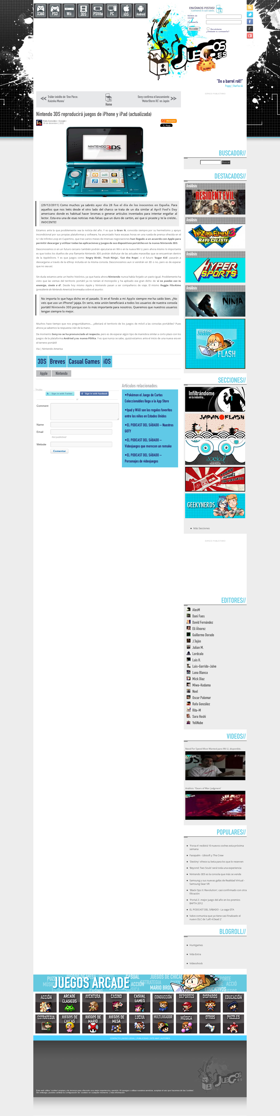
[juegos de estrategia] (46, 1023)
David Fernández (202, 623)
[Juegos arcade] (69, 1003)
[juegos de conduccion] (163, 1003)
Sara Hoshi (199, 717)
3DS (83, 14)
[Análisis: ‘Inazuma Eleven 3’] (215, 247)
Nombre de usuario (192, 17)
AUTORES (165, 1038)
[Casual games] (139, 1003)
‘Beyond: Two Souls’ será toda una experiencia (215, 868)
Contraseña (193, 22)
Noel (195, 692)
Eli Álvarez (199, 629)
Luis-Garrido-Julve (204, 667)
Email (40, 431)
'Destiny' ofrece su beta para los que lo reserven (216, 861)
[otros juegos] (210, 1023)
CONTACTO (115, 1038)
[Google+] (250, 28)
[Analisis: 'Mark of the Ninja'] (215, 315)
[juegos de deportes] (186, 1003)
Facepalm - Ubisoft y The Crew (206, 855)
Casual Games (84, 362)
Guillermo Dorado (203, 635)
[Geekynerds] (215, 517)
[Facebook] (250, 21)
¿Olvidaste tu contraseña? (217, 31)
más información (117, 1092)
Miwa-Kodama (201, 686)
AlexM (196, 610)
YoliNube (197, 723)
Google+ (62, 121)
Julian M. (198, 648)
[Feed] (250, 7)
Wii (69, 14)
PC (112, 14)
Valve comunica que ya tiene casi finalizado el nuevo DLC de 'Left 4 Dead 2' (215, 917)
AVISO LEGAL (128, 1038)
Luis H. (196, 660)
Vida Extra (195, 954)
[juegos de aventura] (93, 1003)
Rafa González (50, 121)
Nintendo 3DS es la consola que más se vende (215, 874)
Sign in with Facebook (94, 394)
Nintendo (61, 374)
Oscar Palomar (201, 698)
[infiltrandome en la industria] (215, 410)
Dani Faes (198, 617)
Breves (57, 362)
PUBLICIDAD (142, 1038)
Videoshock (196, 963)
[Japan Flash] (215, 437)
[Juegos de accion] (46, 1003)
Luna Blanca (200, 673)
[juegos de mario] (93, 1023)
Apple (43, 374)
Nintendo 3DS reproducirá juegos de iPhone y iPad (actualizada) (94, 115)
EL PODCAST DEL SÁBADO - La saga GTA (212, 909)
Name (40, 424)
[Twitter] (250, 14)
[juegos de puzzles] (233, 1023)
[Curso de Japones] (215, 490)
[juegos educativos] (233, 1003)
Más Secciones (201, 528)
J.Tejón (196, 642)
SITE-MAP (154, 1038)
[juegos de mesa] (116, 1023)
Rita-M (196, 711)
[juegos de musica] (186, 1023)
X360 (40, 14)
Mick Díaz (198, 679)
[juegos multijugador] (163, 1023)
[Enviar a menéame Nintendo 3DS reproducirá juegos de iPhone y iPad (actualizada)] (168, 122)
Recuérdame (216, 29)
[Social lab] (215, 463)
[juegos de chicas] (69, 1023)
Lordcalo (197, 654)
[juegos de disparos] (210, 1003)
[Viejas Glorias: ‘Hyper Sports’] (215, 281)
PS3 (55, 14)
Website (41, 444)
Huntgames (196, 945)
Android (141, 14)
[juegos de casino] (116, 1003)
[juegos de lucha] (139, 1023)
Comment (42, 405)
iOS (126, 14)
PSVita (98, 14)
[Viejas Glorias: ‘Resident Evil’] (215, 213)
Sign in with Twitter (60, 394)
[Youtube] (250, 35)
